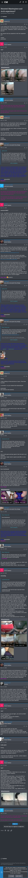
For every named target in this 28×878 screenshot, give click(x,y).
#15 (26, 466)
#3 (26, 103)
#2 (26, 47)
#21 (26, 708)
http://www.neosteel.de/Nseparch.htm (10, 252)
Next (14, 823)
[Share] (25, 24)
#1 (26, 24)
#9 (26, 285)
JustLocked (4, 13)
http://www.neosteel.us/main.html (9, 259)
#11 (26, 376)
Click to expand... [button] (14, 163)
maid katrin (11, 349)
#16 (26, 512)
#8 (26, 244)
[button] (2, 2)
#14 (26, 436)
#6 (26, 189)
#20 (26, 687)
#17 (26, 549)
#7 (26, 208)
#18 (26, 573)
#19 (26, 668)
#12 (26, 398)
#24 (26, 765)
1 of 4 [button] (10, 823)
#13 (26, 418)
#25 (26, 813)
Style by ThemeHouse (8, 864)
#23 (26, 742)
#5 (26, 147)
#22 (26, 726)
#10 (26, 324)
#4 (26, 120)
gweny (4, 349)
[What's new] (26, 2)
